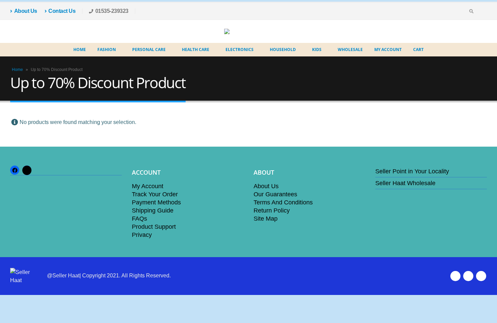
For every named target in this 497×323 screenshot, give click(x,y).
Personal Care (149, 49)
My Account (388, 49)
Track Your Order (155, 194)
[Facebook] (482, 11)
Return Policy (272, 210)
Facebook (455, 276)
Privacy (142, 234)
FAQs (139, 218)
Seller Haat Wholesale (405, 183)
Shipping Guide (152, 210)
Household (283, 49)
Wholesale (350, 49)
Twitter (468, 276)
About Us (25, 11)
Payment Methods (156, 202)
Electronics (240, 49)
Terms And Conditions (283, 202)
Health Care (195, 49)
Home (79, 49)
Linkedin (481, 276)
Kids (317, 49)
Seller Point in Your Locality (412, 171)
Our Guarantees (275, 194)
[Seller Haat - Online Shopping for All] (243, 31)
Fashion (106, 49)
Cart (418, 49)
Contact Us (61, 11)
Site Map (266, 218)
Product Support (154, 226)
